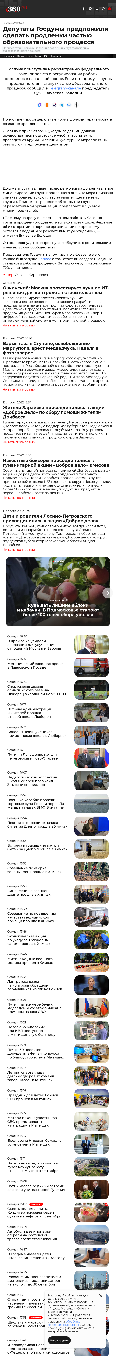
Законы (29, 56)
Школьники (55, 56)
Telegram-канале (65, 88)
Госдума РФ (41, 56)
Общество (9, 56)
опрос (45, 259)
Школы (20, 56)
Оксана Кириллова (31, 275)
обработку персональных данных (64, 1323)
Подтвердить (59, 1340)
